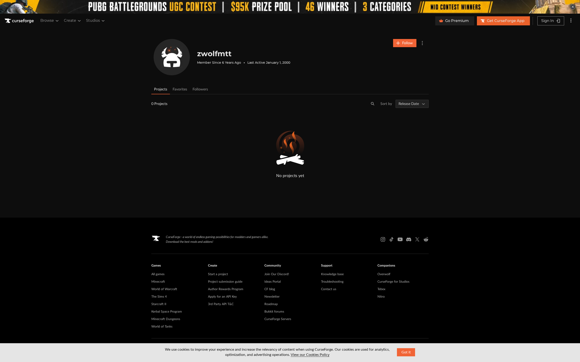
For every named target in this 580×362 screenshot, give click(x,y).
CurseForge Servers (277, 319)
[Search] (373, 104)
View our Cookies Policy (310, 355)
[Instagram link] (383, 239)
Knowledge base (332, 274)
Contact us (328, 289)
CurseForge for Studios (393, 281)
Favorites (180, 89)
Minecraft (158, 281)
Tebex (381, 289)
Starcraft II (158, 304)
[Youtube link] (400, 239)
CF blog (269, 289)
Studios (93, 20)
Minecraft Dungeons (165, 319)
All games (157, 274)
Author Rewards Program (225, 289)
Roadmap (271, 304)
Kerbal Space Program (166, 311)
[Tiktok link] (391, 239)
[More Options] (422, 43)
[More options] (570, 20)
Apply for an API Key (222, 296)
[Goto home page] (20, 21)
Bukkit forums (274, 311)
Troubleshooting (332, 281)
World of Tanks (161, 326)
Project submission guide (225, 281)
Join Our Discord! (276, 274)
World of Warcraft (164, 289)
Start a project (218, 274)
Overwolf (383, 274)
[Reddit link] (426, 239)
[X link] (417, 239)
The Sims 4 (159, 296)
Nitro (381, 296)
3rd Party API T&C (221, 304)
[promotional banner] (290, 7)
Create (70, 20)
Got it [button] (406, 352)
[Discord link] (408, 239)
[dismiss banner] (572, 7)
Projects (160, 89)
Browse (47, 20)
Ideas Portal (272, 281)
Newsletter (272, 296)
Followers (200, 89)
